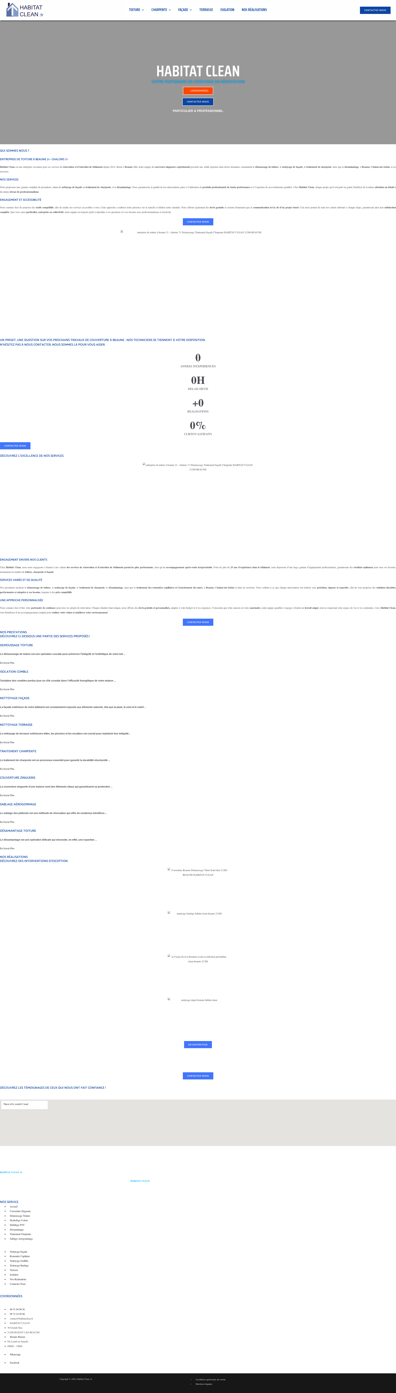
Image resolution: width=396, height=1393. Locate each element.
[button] (142, 10)
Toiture (134, 10)
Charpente (159, 10)
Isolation (227, 9)
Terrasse (206, 9)
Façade (183, 10)
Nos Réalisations (254, 9)
